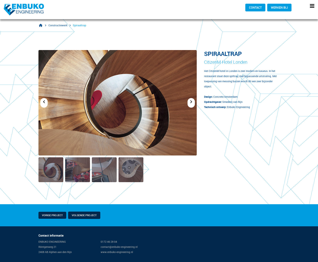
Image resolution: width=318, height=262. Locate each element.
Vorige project (52, 215)
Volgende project (84, 215)
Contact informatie (50, 235)
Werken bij (279, 8)
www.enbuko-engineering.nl (117, 252)
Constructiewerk (57, 25)
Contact (255, 8)
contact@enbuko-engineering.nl (119, 247)
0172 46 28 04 (109, 241)
